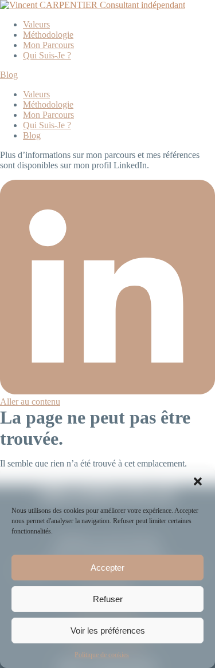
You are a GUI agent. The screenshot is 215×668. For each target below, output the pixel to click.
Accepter (107, 567)
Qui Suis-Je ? (47, 55)
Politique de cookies (102, 655)
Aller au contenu (30, 401)
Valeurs (36, 24)
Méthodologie (48, 34)
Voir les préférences (108, 630)
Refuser (108, 599)
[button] (198, 481)
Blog (9, 75)
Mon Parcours (48, 45)
